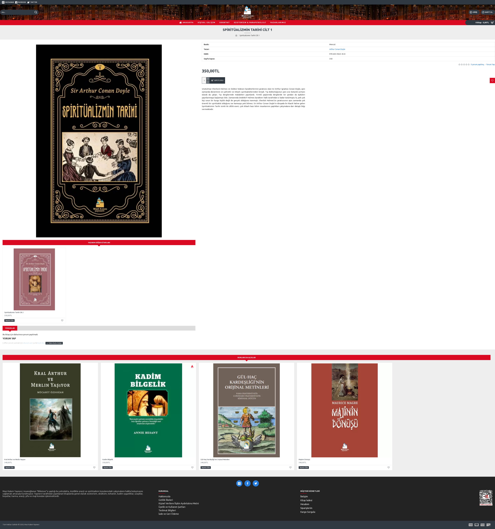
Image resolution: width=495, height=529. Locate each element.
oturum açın (28, 343)
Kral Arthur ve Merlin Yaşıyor (15, 459)
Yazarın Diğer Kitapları (99, 242)
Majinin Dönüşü (304, 459)
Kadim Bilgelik (107, 459)
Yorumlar (10, 328)
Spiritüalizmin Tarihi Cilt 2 (13, 312)
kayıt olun (41, 343)
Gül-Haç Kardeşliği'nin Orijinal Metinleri (215, 459)
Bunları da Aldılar (247, 357)
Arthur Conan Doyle (337, 49)
